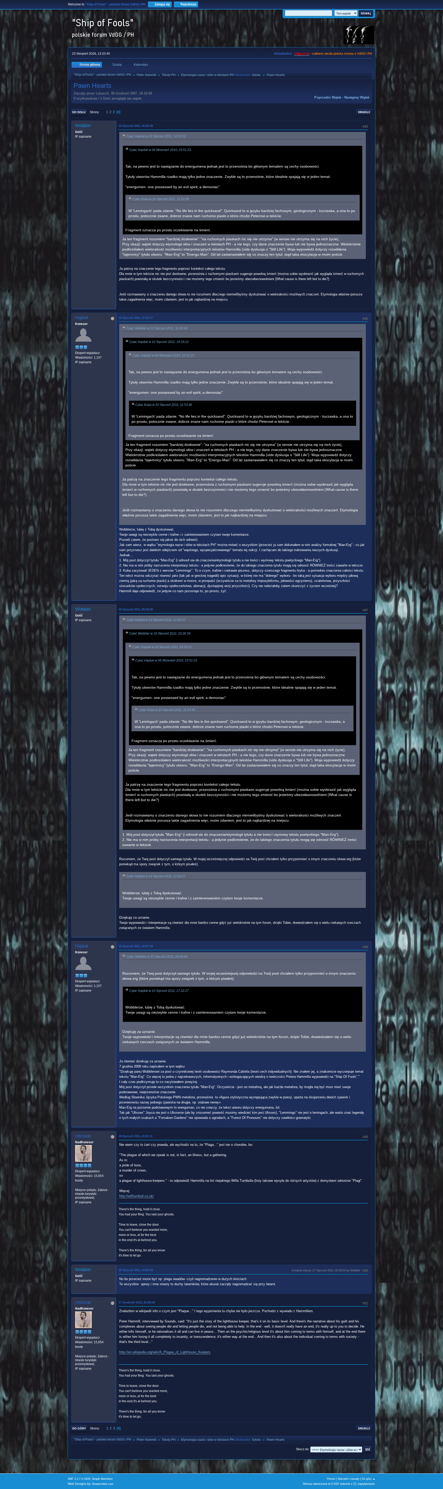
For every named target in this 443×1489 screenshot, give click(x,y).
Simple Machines (102, 1478)
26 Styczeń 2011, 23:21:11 (136, 1136)
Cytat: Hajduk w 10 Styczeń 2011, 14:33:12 (156, 136)
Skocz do (302, 1449)
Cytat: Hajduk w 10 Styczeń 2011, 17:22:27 (156, 620)
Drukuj (364, 112)
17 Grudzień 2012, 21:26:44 (137, 1302)
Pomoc (331, 1478)
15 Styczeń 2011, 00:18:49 (136, 609)
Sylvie (256, 75)
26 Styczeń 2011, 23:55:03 (136, 1270)
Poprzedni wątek (327, 97)
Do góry (79, 1428)
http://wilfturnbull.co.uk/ (136, 1196)
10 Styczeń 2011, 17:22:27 (136, 317)
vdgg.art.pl (301, 53)
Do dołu (79, 112)
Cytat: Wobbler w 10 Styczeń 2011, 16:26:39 (156, 328)
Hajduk (81, 317)
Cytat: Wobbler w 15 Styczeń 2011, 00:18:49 (156, 956)
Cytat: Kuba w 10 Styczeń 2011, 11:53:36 (160, 199)
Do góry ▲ (368, 1478)
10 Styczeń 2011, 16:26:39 (136, 125)
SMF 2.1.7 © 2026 (79, 1478)
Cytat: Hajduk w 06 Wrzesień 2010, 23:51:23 (160, 150)
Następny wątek (356, 97)
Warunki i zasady (348, 1478)
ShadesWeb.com (102, 1483)
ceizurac (83, 1135)
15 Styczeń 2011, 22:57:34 (136, 946)
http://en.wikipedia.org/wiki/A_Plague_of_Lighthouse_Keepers (164, 1352)
